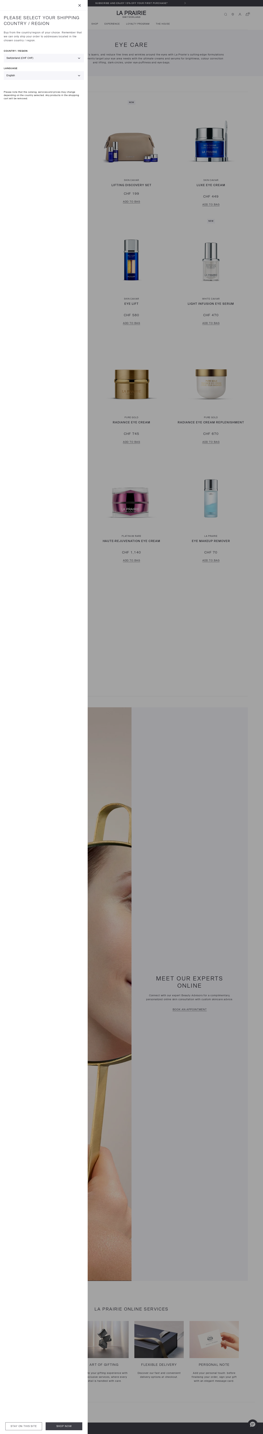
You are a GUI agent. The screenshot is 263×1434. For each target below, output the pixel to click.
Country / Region (16, 51)
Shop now (64, 1426)
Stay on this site (24, 1426)
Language (11, 68)
